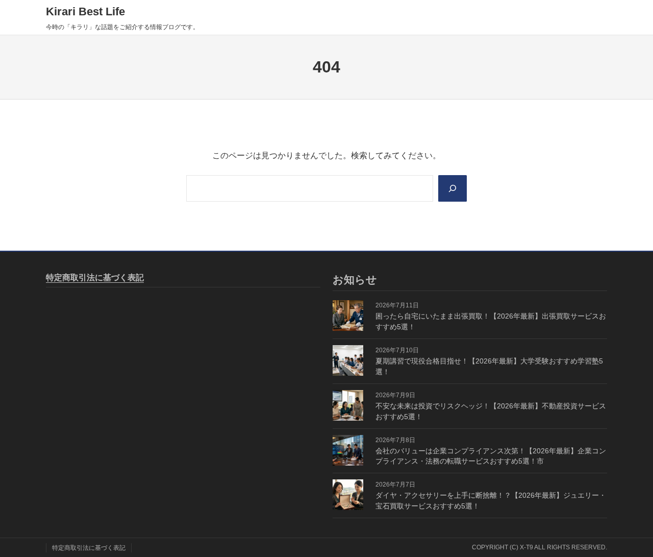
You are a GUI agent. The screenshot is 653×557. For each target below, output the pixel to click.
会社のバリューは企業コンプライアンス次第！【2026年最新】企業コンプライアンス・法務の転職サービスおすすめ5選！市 (490, 456)
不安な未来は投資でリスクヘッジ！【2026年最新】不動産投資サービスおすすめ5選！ (490, 411)
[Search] (452, 188)
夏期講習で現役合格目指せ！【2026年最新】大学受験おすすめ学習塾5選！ (489, 366)
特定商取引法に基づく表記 (95, 277)
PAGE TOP (629, 531)
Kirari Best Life (85, 11)
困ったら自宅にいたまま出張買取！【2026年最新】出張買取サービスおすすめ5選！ (490, 321)
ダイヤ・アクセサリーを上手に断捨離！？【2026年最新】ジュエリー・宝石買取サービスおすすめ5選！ (490, 500)
